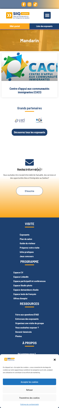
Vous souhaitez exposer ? (27, 327)
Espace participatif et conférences (29, 281)
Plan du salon (26, 239)
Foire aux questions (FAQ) (27, 314)
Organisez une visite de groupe (29, 323)
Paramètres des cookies (29, 397)
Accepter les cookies (29, 382)
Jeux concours (27, 256)
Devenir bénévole (23, 331)
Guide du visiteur (27, 243)
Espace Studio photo (22, 285)
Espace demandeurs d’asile (26, 289)
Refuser (29, 390)
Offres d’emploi (20, 298)
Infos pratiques (27, 252)
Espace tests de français (24, 294)
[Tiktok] (35, 4)
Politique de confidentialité (29, 404)
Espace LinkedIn (20, 276)
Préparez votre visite (29, 247)
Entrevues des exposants (27, 318)
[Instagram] (29, 4)
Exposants (24, 234)
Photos (18, 336)
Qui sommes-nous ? (27, 353)
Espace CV (18, 272)
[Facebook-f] (23, 4)
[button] (54, 359)
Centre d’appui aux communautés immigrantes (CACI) (29, 90)
